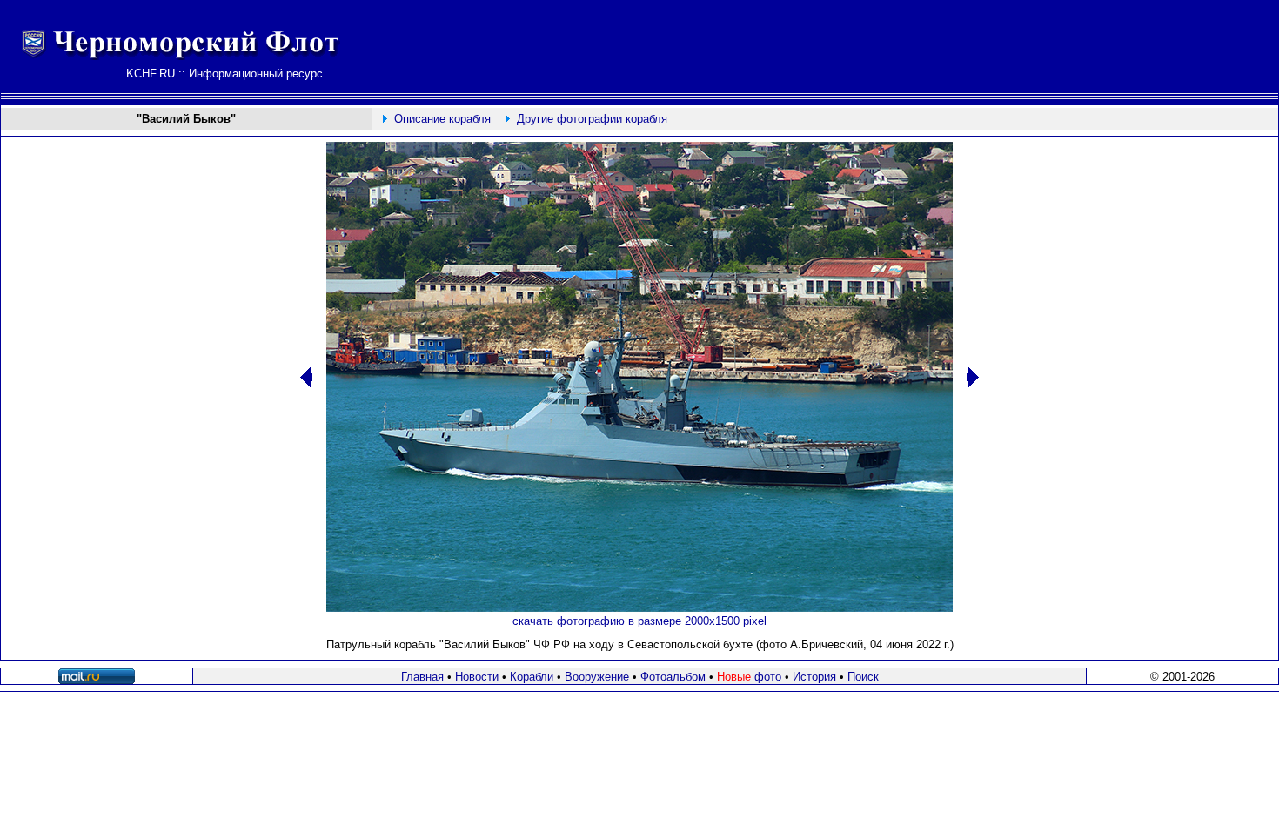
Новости (477, 676)
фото (749, 676)
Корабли (531, 676)
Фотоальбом (673, 676)
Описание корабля (442, 118)
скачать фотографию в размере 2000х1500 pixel (639, 620)
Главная (422, 676)
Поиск (863, 676)
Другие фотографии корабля (592, 118)
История (814, 676)
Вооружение (597, 676)
